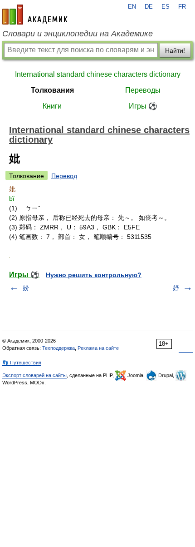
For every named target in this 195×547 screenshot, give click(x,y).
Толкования (52, 90)
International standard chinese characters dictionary (97, 74)
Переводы (143, 90)
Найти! (175, 50)
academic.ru (35, 15)
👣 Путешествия (21, 362)
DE (149, 7)
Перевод (64, 175)
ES (165, 7)
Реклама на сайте (98, 348)
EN (132, 7)
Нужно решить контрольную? (93, 274)
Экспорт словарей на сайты (34, 375)
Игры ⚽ (143, 106)
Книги (52, 106)
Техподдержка (58, 348)
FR (182, 7)
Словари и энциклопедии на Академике (77, 33)
